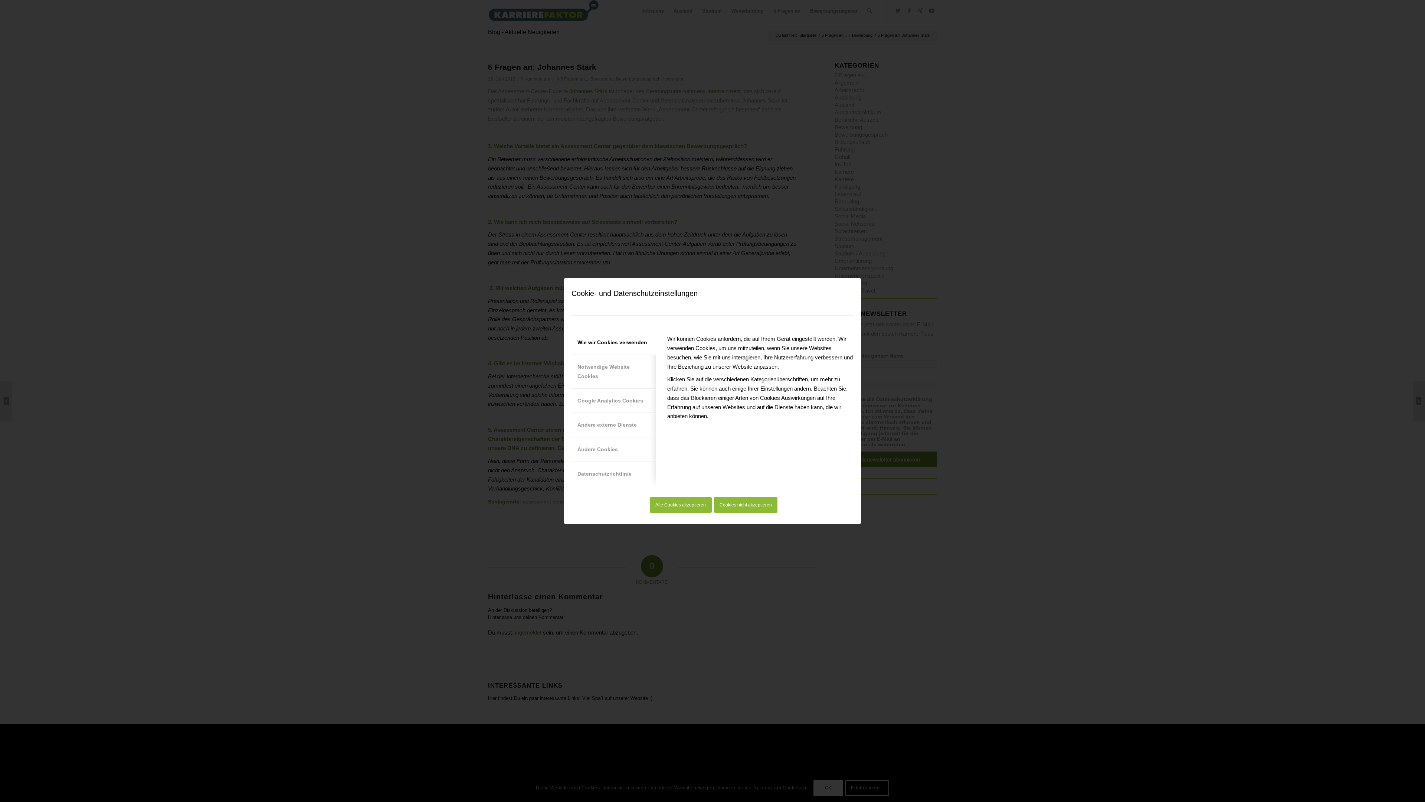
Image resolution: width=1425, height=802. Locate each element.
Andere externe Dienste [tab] (607, 425)
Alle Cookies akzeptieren (680, 505)
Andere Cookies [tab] (597, 449)
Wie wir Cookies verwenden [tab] (612, 342)
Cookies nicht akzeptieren (746, 505)
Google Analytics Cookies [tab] (610, 401)
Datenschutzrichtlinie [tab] (604, 474)
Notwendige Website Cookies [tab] (603, 371)
